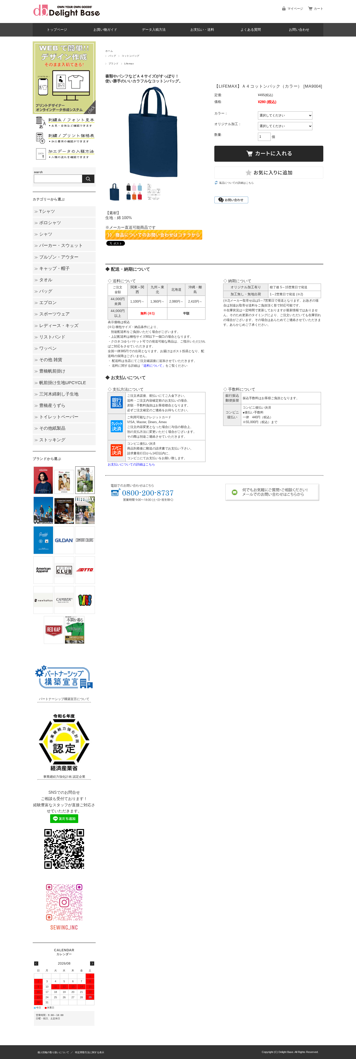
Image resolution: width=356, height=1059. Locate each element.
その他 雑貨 (48, 359)
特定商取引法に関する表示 (89, 1052)
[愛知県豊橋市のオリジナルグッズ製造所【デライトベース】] (67, 19)
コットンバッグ (130, 55)
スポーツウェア (52, 314)
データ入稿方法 (154, 29)
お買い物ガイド (105, 29)
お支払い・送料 (202, 29)
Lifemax (129, 63)
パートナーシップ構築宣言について (64, 699)
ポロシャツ (47, 222)
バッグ (112, 55)
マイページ (295, 8)
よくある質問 (250, 29)
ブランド (113, 63)
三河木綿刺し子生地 (56, 394)
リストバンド (49, 337)
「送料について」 (152, 365)
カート (318, 8)
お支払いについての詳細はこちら (131, 464)
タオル (43, 279)
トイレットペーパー (56, 416)
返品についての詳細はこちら (236, 182)
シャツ (43, 234)
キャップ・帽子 (52, 268)
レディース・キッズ (56, 325)
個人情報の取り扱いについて (53, 1052)
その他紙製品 (49, 428)
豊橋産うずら (49, 405)
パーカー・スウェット (58, 245)
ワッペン (45, 348)
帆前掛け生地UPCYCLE (60, 382)
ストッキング (49, 439)
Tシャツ (44, 211)
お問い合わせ (299, 29)
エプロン (45, 302)
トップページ (57, 29)
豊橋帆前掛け (49, 371)
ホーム (109, 51)
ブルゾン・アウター (56, 257)
